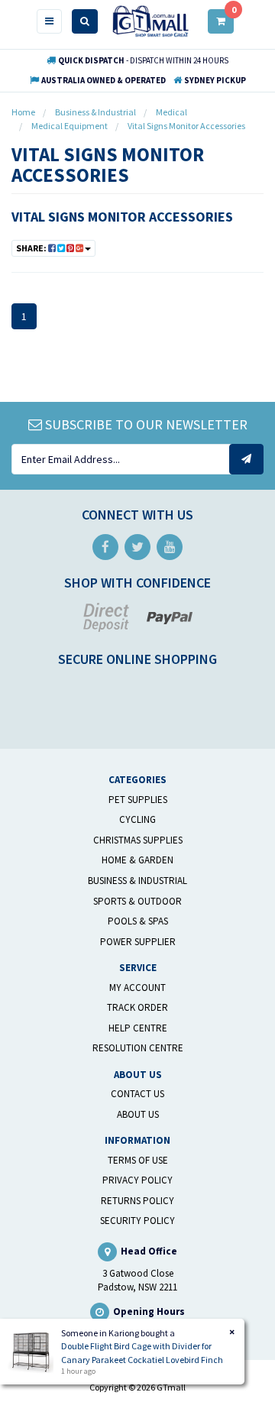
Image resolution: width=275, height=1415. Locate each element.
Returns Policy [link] (137, 1200)
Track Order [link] (137, 1007)
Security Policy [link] (137, 1220)
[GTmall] (150, 20)
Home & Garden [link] (137, 859)
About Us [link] (138, 1114)
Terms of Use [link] (138, 1160)
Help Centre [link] (137, 1028)
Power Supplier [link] (138, 941)
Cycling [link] (137, 819)
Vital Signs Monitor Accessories (122, 216)
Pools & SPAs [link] (138, 921)
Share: (32, 248)
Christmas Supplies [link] (138, 840)
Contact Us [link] (137, 1093)
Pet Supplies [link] (137, 799)
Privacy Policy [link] (137, 1180)
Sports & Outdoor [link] (137, 901)
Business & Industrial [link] (137, 880)
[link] (105, 547)
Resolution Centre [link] (137, 1047)
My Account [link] (137, 987)
